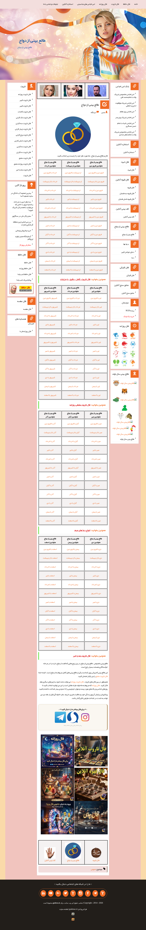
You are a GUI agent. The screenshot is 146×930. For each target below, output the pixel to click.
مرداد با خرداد (73, 316)
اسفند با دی (50, 628)
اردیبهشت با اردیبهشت (73, 181)
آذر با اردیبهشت (50, 432)
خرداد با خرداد (50, 190)
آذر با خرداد (50, 441)
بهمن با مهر (73, 602)
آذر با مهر (50, 476)
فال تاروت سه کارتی (23, 123)
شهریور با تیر (50, 324)
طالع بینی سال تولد (127, 439)
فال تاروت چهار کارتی (23, 129)
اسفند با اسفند (50, 646)
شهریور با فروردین (50, 298)
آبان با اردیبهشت (73, 432)
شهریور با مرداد (50, 333)
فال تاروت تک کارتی (23, 117)
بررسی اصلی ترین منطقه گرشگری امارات (23, 223)
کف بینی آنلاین (128, 217)
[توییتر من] (65, 893)
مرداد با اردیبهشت (73, 307)
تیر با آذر (96, 369)
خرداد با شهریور (50, 217)
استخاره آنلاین (67, 4)
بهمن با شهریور (73, 593)
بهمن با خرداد (73, 567)
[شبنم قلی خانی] (49, 91)
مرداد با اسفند (73, 395)
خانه (136, 4)
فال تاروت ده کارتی (23, 152)
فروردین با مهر (96, 225)
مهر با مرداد (95, 459)
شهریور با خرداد (50, 316)
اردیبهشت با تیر (73, 199)
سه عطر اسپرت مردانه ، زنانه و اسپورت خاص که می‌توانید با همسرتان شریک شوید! (22, 206)
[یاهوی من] (103, 893)
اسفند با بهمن (50, 637)
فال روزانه (103, 4)
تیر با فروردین (96, 298)
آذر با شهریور (50, 468)
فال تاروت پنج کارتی (23, 135)
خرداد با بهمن (50, 261)
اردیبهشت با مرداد (73, 208)
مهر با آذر (96, 494)
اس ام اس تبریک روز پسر (124, 117)
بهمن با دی (73, 628)
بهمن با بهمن (73, 637)
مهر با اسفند (96, 521)
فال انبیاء (130, 170)
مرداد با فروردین (73, 298)
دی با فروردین (96, 549)
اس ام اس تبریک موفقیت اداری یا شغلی (125, 104)
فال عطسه (27, 309)
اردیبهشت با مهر (73, 225)
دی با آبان (96, 611)
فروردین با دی (96, 252)
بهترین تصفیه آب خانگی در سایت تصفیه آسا (22, 194)
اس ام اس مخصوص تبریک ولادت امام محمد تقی (125, 95)
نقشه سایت (63, 909)
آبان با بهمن (73, 512)
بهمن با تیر (73, 576)
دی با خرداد (95, 567)
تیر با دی (96, 377)
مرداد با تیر (73, 324)
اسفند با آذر (50, 620)
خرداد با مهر (50, 225)
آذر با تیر (50, 450)
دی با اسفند (95, 646)
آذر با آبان (50, 485)
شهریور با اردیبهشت (50, 307)
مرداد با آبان (73, 360)
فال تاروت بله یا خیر (23, 170)
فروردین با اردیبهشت (96, 181)
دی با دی (96, 628)
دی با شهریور (96, 593)
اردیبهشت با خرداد (73, 190)
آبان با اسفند (73, 521)
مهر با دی (96, 503)
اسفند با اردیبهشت (50, 558)
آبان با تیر (73, 450)
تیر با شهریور (96, 342)
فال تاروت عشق (102, 676)
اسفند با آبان (50, 611)
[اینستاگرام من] (80, 893)
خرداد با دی (50, 252)
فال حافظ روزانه (25, 268)
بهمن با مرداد (73, 584)
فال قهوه (130, 187)
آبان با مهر (73, 476)
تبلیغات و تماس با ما (50, 4)
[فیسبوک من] (88, 893)
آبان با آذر (73, 494)
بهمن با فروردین (73, 549)
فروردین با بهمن (96, 261)
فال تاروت (115, 4)
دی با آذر (96, 620)
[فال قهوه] (91, 785)
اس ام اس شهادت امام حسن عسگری (126, 124)
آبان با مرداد (73, 459)
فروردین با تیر (96, 199)
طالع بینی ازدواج (32, 40)
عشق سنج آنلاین (128, 293)
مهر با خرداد (96, 441)
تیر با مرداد (96, 333)
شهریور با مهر (50, 351)
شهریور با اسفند (50, 395)
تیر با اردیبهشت (96, 307)
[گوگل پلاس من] (58, 893)
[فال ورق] (57, 818)
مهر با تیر (96, 450)
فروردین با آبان (96, 234)
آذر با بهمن (50, 512)
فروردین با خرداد (96, 190)
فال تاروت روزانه (77, 682)
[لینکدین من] (43, 893)
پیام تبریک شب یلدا (23, 280)
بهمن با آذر (73, 620)
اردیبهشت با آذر (73, 243)
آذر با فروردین (50, 423)
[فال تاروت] (91, 752)
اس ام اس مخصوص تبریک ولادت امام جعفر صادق (125, 133)
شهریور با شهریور (50, 342)
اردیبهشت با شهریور (73, 217)
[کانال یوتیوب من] (51, 893)
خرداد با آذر (50, 243)
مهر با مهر (96, 476)
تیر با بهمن (96, 386)
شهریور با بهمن (50, 386)
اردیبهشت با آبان (73, 234)
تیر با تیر (96, 324)
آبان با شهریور (73, 468)
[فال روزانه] (57, 752)
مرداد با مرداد (73, 333)
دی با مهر (96, 602)
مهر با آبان (96, 485)
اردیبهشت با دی (73, 252)
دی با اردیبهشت (96, 558)
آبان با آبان (73, 485)
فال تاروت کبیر (25, 100)
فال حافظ (126, 4)
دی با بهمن (96, 637)
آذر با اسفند (50, 521)
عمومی (93, 869)
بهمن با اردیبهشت (73, 558)
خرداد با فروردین (50, 173)
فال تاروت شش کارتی (22, 141)
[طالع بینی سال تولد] (124, 409)
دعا (132, 258)
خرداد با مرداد (50, 208)
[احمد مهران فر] (97, 91)
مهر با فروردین (96, 423)
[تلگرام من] (95, 893)
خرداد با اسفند (50, 270)
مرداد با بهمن (73, 386)
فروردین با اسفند (96, 270)
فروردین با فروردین (96, 173)
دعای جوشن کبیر (127, 252)
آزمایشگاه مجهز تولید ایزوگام (24, 237)
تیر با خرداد (96, 316)
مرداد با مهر (73, 351)
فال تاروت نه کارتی (24, 146)
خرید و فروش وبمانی (23, 230)
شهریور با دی (50, 377)
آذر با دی (50, 503)
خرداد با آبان (50, 234)
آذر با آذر (50, 494)
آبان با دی (73, 503)
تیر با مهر (96, 351)
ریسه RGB (130, 310)
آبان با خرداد (73, 441)
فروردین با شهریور (96, 217)
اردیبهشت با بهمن (73, 261)
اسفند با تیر (50, 576)
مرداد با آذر (73, 369)
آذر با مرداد (50, 459)
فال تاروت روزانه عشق (22, 164)
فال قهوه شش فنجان (126, 199)
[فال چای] (91, 818)
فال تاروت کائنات (24, 112)
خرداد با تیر (50, 199)
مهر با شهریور (96, 468)
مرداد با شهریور (73, 342)
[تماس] (73, 893)
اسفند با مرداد (50, 584)
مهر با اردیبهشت (96, 432)
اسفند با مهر (50, 602)
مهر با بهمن (96, 512)
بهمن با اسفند (73, 646)
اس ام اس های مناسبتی (86, 4)
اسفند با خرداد (50, 567)
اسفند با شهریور (50, 593)
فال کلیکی (130, 275)
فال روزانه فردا (25, 331)
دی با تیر (96, 576)
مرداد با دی (73, 377)
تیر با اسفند (96, 395)
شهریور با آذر (50, 369)
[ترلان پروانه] (73, 91)
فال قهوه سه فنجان (127, 193)
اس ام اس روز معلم (127, 111)
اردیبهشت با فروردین (73, 173)
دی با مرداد (96, 584)
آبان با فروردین (73, 423)
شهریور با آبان (50, 360)
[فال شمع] (57, 785)
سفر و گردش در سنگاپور (21, 216)
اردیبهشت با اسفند (73, 270)
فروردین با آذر (96, 243)
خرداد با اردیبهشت (50, 181)
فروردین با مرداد (95, 208)
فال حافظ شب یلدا (24, 274)
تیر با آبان (96, 360)
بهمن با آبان (73, 611)
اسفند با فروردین (50, 549)
